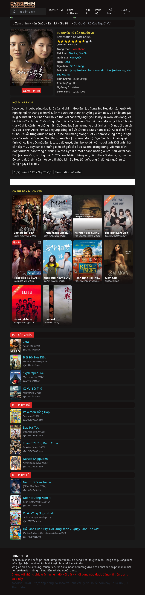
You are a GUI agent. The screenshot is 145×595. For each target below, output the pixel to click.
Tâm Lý (73, 53)
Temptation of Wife (68, 172)
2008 (68, 61)
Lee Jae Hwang (116, 70)
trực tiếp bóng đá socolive (51, 583)
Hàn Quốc (76, 57)
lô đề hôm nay (100, 583)
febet (23, 587)
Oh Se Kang (77, 66)
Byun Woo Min (96, 70)
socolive (17, 583)
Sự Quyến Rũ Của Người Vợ (75, 33)
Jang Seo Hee (78, 70)
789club (117, 583)
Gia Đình (84, 53)
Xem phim (33, 90)
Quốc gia (124, 11)
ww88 (28, 583)
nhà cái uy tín (80, 583)
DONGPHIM (20, 556)
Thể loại (109, 11)
